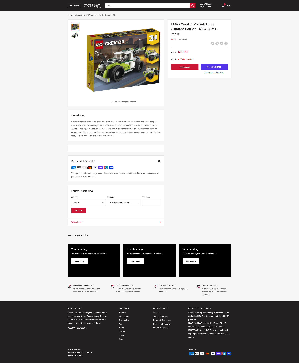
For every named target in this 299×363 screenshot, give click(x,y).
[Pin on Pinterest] (217, 43)
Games (122, 331)
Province (110, 197)
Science (122, 312)
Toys (121, 339)
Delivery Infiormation (162, 324)
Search (156, 312)
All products (79, 15)
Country (74, 197)
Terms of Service (160, 316)
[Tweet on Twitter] (221, 43)
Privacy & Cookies (160, 328)
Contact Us (81, 328)
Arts (120, 324)
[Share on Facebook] (212, 43)
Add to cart (185, 67)
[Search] (192, 5)
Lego (173, 40)
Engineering (124, 320)
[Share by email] (226, 43)
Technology (124, 316)
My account (205, 6)
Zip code (146, 197)
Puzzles (122, 335)
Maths (121, 328)
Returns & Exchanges (162, 320)
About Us (71, 328)
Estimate (78, 210)
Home (70, 15)
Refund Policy (76, 222)
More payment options (214, 72)
